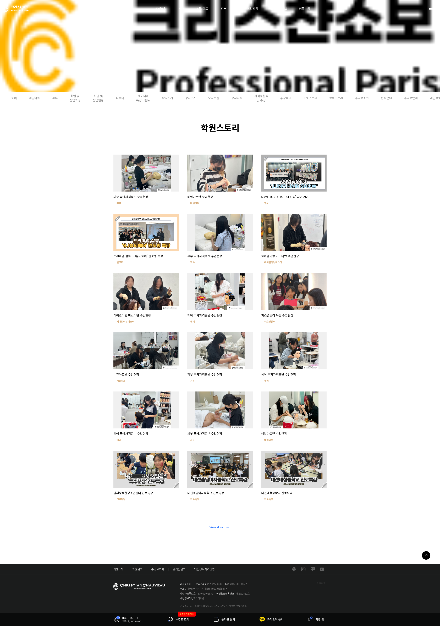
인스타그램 (303, 569)
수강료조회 (157, 569)
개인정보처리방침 (204, 569)
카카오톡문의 (294, 569)
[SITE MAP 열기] (431, 8)
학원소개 (118, 569)
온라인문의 (179, 569)
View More (216, 527)
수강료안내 (321, 582)
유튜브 (321, 569)
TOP (426, 555)
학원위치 (137, 569)
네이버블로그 (312, 569)
